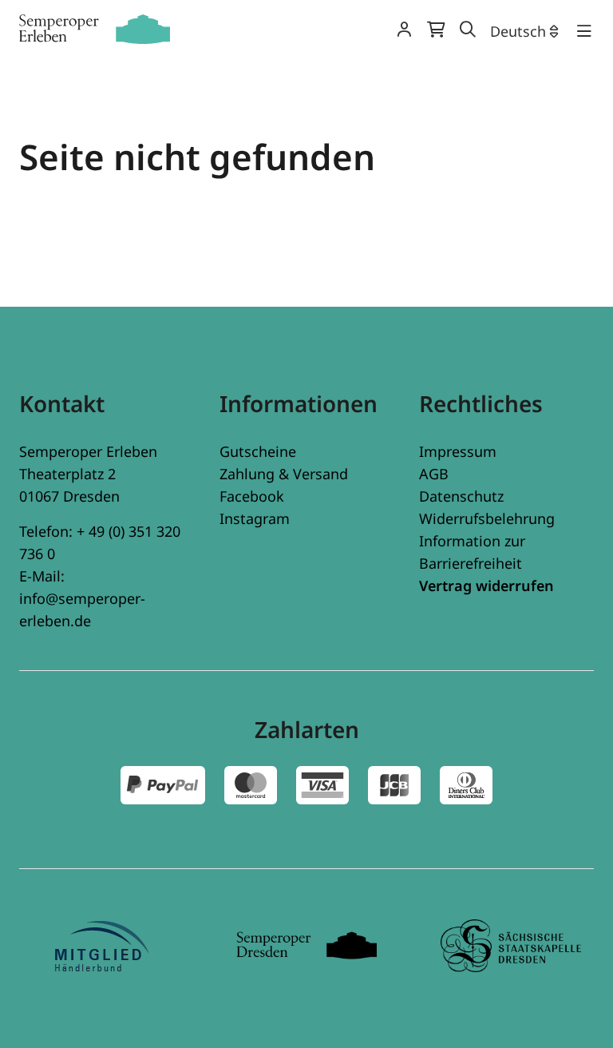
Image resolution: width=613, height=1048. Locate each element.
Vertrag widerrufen (486, 585)
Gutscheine (257, 451)
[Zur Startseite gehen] (94, 29)
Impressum (457, 451)
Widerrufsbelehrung (487, 518)
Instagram (254, 518)
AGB (434, 473)
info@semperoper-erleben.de (82, 609)
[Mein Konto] (403, 30)
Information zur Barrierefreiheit (472, 552)
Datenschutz (461, 496)
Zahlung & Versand (283, 473)
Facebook (251, 496)
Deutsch (518, 31)
